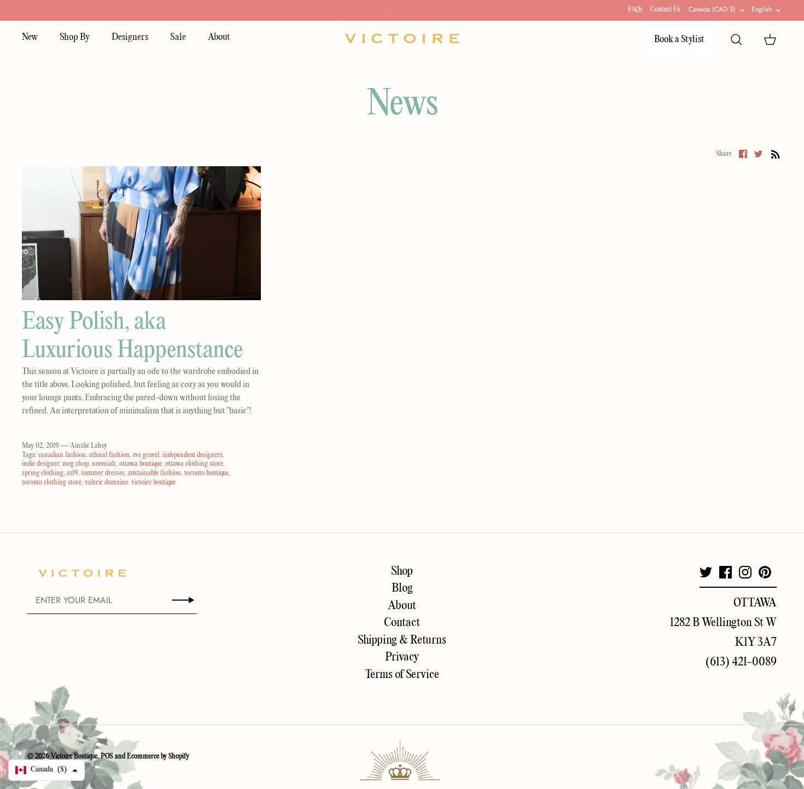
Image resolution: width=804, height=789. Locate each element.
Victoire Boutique (74, 756)
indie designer (40, 464)
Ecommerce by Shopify (158, 756)
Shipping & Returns (402, 640)
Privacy (402, 657)
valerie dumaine (106, 482)
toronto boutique (206, 473)
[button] (46, 770)
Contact (402, 622)
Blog (402, 588)
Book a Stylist (679, 39)
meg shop (75, 464)
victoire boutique (153, 482)
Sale (178, 37)
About (219, 37)
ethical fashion (109, 455)
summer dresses (103, 473)
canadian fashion (62, 455)
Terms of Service (402, 674)
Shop (402, 571)
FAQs (635, 9)
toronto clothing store (51, 482)
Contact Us (665, 9)
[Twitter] (706, 572)
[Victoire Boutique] (402, 38)
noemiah (104, 464)
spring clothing (42, 473)
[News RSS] (775, 154)
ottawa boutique (140, 464)
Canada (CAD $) (712, 9)
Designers (130, 37)
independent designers (192, 455)
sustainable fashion (154, 473)
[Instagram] (745, 572)
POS (107, 756)
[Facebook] (725, 572)
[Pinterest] (765, 572)
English (761, 9)
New (30, 37)
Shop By (75, 37)
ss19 (72, 473)
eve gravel (146, 455)
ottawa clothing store (194, 464)
